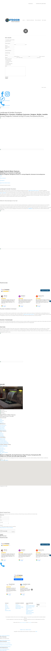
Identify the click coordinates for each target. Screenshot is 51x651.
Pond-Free (1, 433)
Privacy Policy (24, 622)
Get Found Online (9, 61)
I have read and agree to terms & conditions (8, 526)
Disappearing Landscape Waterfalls (6, 644)
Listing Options (18, 605)
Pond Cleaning (2, 426)
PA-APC (1, 453)
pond (1, 192)
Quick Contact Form (3, 650)
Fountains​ (1, 434)
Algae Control (2, 428)
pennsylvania (2, 180)
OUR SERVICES (7, 635)
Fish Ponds (2, 447)
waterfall (4, 192)
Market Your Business (30, 20)
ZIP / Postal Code (19, 57)
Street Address (16, 56)
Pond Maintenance (3, 425)
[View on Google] (2, 296)
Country (39, 57)
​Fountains (1, 450)
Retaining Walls (2, 439)
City (29, 56)
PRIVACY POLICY (28, 629)
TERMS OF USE (22, 629)
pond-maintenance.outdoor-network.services (30, 610)
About (24, 20)
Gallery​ (1, 421)
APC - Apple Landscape (4, 452)
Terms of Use (29, 622)
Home (1, 175)
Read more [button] (3, 303)
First (15, 44)
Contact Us (2, 422)
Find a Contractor (38, 20)
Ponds (1, 432)
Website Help (8, 60)
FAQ (5, 609)
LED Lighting (2, 436)
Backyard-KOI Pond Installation (5, 642)
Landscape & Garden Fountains (5, 646)
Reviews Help (8, 64)
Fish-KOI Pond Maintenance (4, 649)
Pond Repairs (2, 427)
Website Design (18, 608)
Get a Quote (44, 20)
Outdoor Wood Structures (4, 443)
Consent (1, 525)
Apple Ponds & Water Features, (29, 314)
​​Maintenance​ (2, 451)
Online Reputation (9, 63)
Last (25, 44)
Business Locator (8, 610)
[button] (1, 301)
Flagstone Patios (2, 438)
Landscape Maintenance (4, 442)
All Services (2, 420)
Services (17, 604)
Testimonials (7, 608)
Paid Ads (7, 62)
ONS (36, 631)
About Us (6, 605)
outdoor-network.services (30, 605)
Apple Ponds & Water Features (5, 182)
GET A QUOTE (2, 635)
